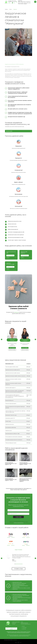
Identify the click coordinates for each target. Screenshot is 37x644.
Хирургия (15, 9)
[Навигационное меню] (35, 1)
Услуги (10, 9)
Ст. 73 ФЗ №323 (24, 627)
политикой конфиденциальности (18, 522)
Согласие (23, 626)
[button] (12, 350)
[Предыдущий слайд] (1, 339)
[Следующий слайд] (35, 339)
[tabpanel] (18, 136)
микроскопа (16, 312)
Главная (6, 9)
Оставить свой (12, 537)
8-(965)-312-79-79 (12, 1)
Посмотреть (8, 537)
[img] (6, 2)
